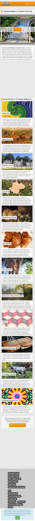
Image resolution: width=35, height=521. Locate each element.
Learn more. (28, 515)
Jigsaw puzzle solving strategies (16, 487)
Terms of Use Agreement (14, 496)
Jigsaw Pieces (12, 484)
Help (9, 490)
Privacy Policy (21, 501)
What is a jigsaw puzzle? (14, 478)
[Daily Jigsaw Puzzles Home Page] (6, 3)
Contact (10, 507)
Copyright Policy (12, 499)
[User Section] (28, 4)
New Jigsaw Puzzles (13, 476)
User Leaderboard (12, 493)
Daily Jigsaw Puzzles (13, 473)
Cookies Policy (12, 501)
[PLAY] (17, 43)
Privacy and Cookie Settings (15, 504)
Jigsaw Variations (13, 481)
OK (17, 518)
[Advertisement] (17, 78)
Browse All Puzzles (18, 425)
